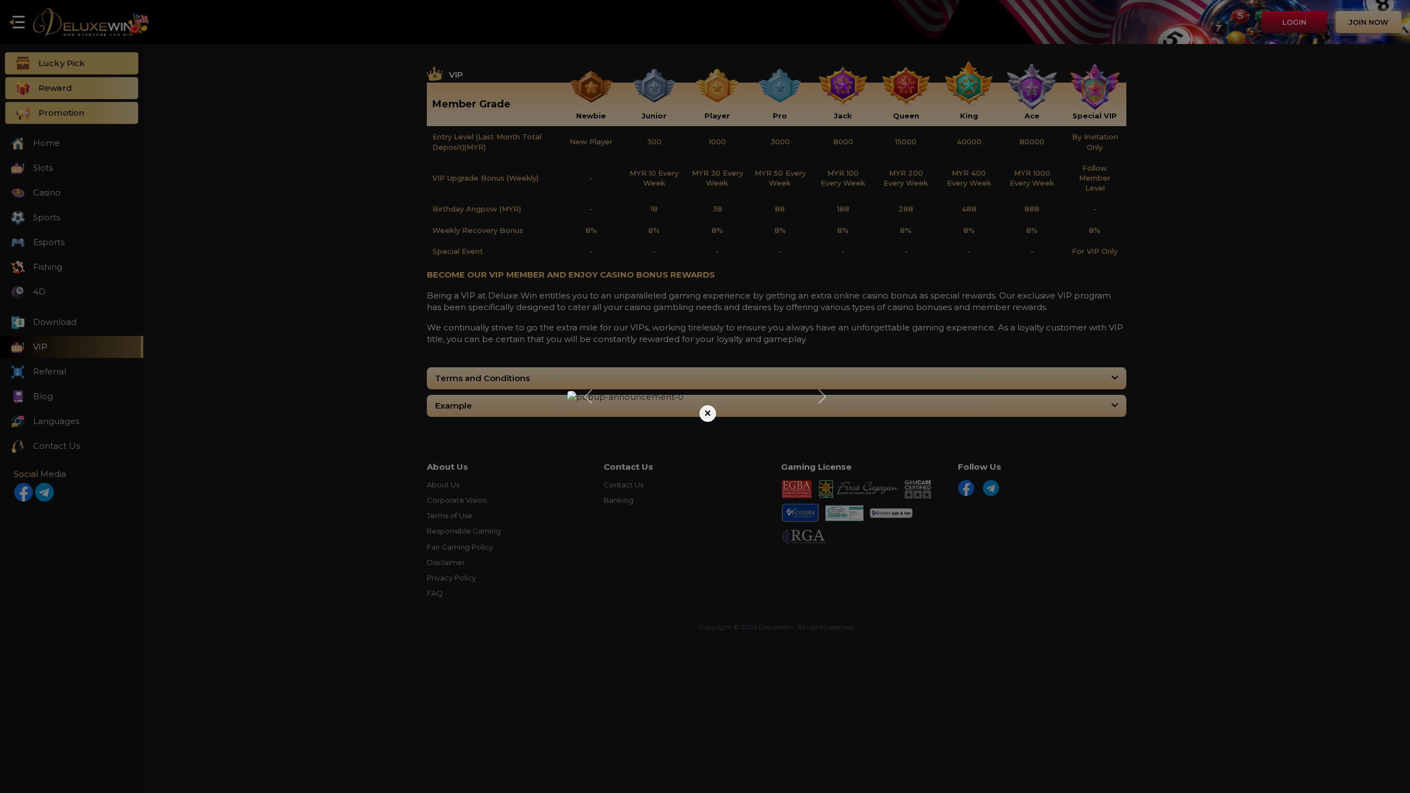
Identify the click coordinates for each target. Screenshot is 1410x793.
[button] (588, 397)
